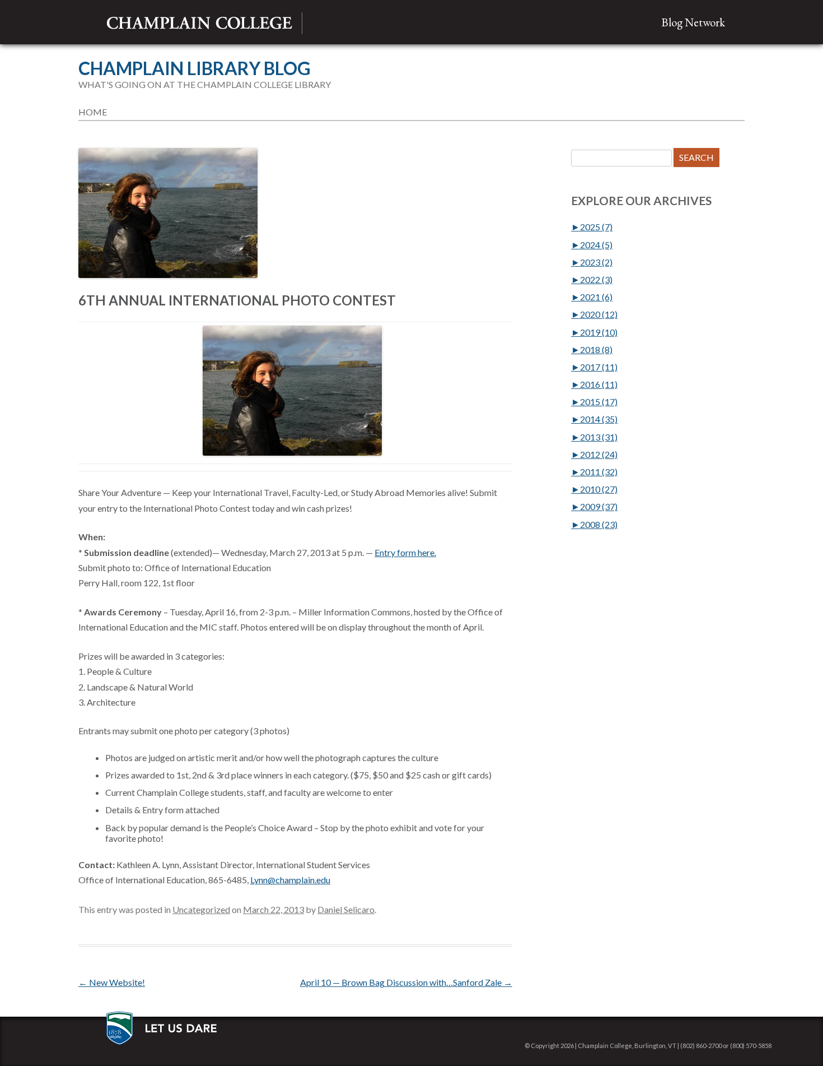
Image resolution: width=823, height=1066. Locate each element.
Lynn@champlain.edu (290, 879)
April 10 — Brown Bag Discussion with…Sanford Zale (406, 982)
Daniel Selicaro (346, 909)
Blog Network (693, 22)
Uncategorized (201, 909)
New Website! (111, 982)
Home (92, 111)
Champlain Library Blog (194, 68)
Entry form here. (405, 552)
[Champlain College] (199, 23)
